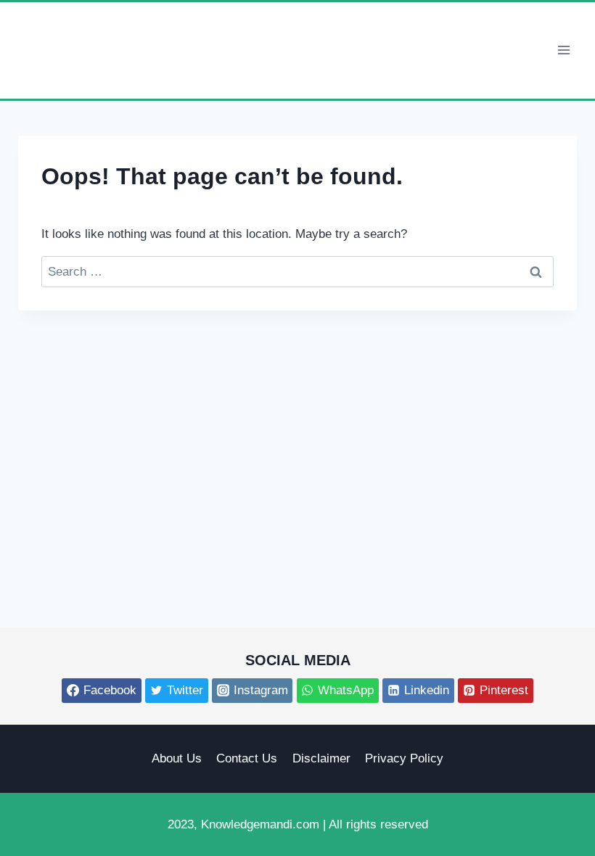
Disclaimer (321, 758)
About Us (177, 758)
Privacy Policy (404, 758)
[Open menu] (563, 50)
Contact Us (246, 758)
